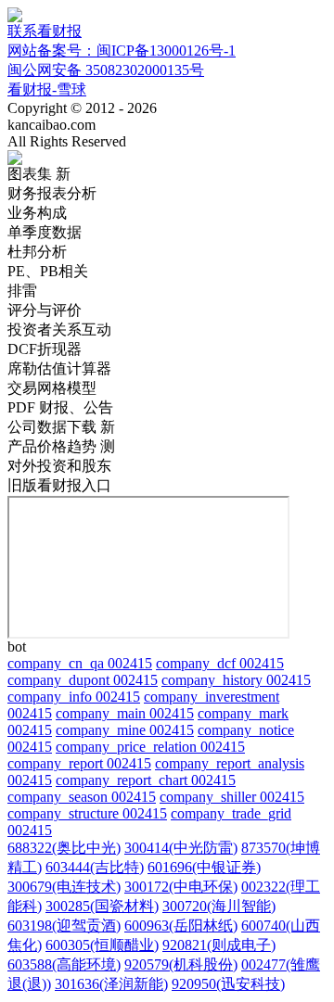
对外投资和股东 (59, 466)
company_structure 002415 (87, 813)
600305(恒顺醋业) (102, 945)
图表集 (39, 174)
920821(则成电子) (219, 945)
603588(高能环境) (64, 964)
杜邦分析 (37, 252)
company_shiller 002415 (232, 797)
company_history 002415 (236, 680)
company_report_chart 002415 (146, 780)
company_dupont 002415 (82, 680)
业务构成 (37, 213)
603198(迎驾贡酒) (64, 925)
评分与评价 (44, 310)
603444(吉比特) (94, 867)
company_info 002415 (73, 696)
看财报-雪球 (46, 89)
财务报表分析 (51, 193)
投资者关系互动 (59, 329)
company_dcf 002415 (220, 663)
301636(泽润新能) (111, 984)
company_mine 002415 (125, 730)
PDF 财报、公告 (60, 407)
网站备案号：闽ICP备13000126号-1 (121, 50)
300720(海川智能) (219, 906)
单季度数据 (44, 232)
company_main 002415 (125, 713)
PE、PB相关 (47, 271)
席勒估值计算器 (59, 368)
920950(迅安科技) (228, 984)
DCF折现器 (44, 349)
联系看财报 (44, 31)
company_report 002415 (79, 763)
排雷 (22, 290)
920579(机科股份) (181, 964)
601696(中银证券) (204, 867)
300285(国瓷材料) (102, 906)
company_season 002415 (81, 797)
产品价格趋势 (61, 446)
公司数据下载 (61, 427)
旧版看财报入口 (59, 485)
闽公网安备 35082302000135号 (105, 70)
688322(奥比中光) (64, 848)
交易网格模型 (51, 388)
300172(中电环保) (181, 886)
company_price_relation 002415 (150, 747)
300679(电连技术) (64, 886)
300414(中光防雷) (181, 848)
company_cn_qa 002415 (79, 663)
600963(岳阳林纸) (181, 925)
